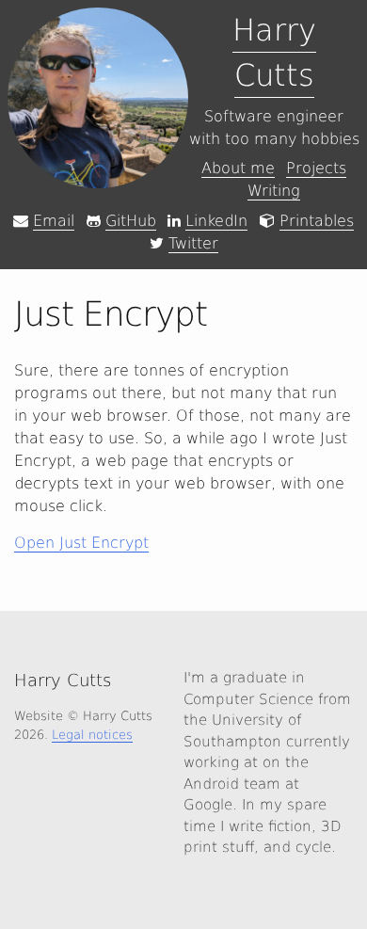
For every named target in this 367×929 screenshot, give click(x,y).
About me (238, 168)
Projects (316, 168)
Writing (273, 191)
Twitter (193, 243)
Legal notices (92, 735)
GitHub (130, 221)
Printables (316, 221)
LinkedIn (216, 221)
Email (53, 221)
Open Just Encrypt (81, 543)
